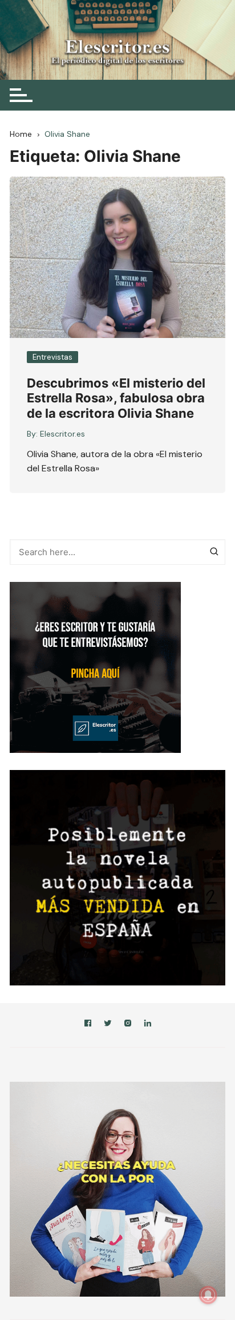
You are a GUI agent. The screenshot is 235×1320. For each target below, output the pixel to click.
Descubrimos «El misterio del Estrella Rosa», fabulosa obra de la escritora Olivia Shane (116, 398)
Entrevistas (52, 357)
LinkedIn (147, 1025)
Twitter (107, 1025)
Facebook (87, 1025)
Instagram (127, 1025)
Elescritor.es (62, 434)
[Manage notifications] (208, 1295)
